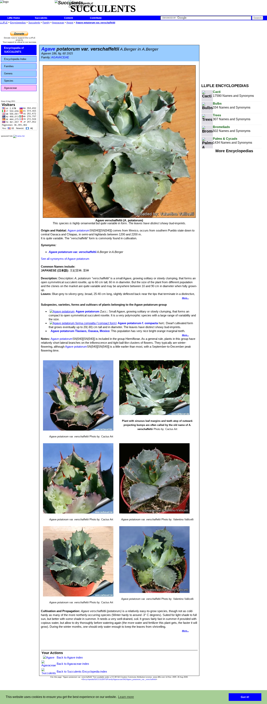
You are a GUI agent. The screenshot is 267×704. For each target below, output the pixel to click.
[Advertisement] (234, 52)
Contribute (96, 18)
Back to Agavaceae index (73, 663)
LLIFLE (4, 22)
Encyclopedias (18, 22)
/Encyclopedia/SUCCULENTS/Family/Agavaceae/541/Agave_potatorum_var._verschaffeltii (119, 679)
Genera (8, 73)
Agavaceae (58, 22)
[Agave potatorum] (62, 311)
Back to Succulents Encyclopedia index (82, 671)
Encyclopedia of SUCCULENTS (14, 49)
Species (8, 80)
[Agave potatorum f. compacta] (83, 323)
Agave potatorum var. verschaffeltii (95, 22)
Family (46, 22)
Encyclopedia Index (15, 59)
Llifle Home (13, 18)
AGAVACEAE (60, 57)
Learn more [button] (126, 697)
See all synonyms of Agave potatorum (65, 258)
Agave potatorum (79, 230)
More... (185, 298)
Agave (69, 22)
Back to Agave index (70, 657)
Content (68, 18)
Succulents (41, 18)
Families (9, 66)
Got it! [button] (245, 697)
